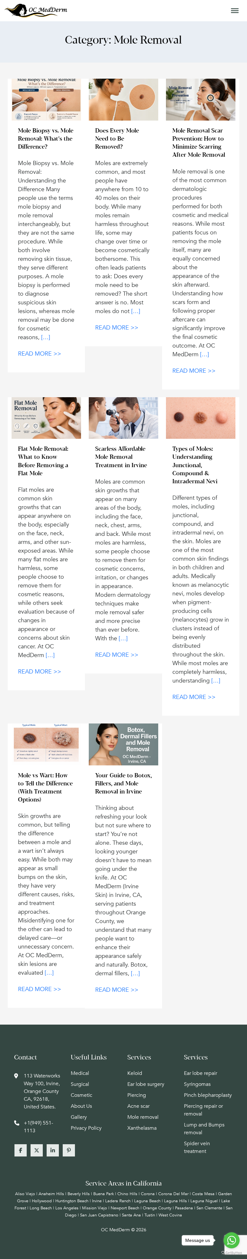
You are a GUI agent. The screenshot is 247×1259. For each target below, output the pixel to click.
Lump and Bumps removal (204, 1128)
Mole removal (143, 1117)
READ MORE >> (39, 354)
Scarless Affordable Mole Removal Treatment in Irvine (121, 457)
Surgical (80, 1084)
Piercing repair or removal (203, 1110)
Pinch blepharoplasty (208, 1095)
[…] (45, 337)
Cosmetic (81, 1095)
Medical (80, 1073)
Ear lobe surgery (145, 1084)
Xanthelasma (142, 1128)
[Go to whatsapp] (232, 1240)
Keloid (134, 1073)
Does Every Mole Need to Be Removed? (117, 139)
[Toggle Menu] (235, 10)
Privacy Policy (86, 1128)
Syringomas (197, 1084)
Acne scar (138, 1106)
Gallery (79, 1117)
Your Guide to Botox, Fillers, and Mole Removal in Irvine (123, 784)
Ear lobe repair (200, 1073)
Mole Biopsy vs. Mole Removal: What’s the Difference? (45, 139)
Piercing (136, 1095)
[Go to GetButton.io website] (231, 1252)
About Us (81, 1106)
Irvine (97, 1201)
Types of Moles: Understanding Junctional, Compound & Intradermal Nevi (194, 466)
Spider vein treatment (197, 1147)
